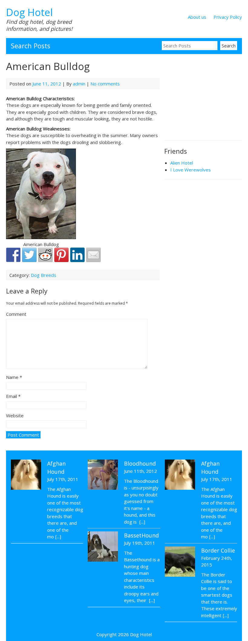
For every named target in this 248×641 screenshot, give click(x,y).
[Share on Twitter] (29, 255)
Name (14, 377)
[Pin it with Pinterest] (61, 255)
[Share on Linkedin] (77, 255)
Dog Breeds (43, 275)
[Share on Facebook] (13, 255)
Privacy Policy (228, 17)
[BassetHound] (103, 547)
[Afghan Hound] (26, 476)
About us (197, 17)
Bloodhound (140, 463)
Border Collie (218, 550)
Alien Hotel (181, 163)
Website (15, 415)
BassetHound (141, 535)
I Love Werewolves (190, 170)
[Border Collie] (180, 562)
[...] (58, 537)
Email (13, 396)
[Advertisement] (206, 98)
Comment (16, 314)
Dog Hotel (29, 12)
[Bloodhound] (103, 476)
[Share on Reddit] (45, 255)
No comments (105, 84)
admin (79, 84)
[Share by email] (93, 255)
